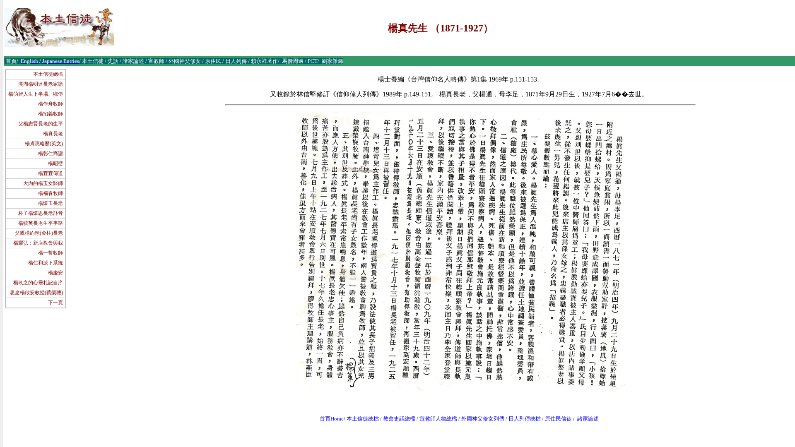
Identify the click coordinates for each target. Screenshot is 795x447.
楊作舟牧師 (50, 104)
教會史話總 (396, 419)
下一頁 (55, 302)
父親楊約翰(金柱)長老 (39, 233)
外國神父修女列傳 (482, 419)
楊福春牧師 (50, 193)
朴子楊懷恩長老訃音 (40, 213)
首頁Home (332, 419)
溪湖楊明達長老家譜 (40, 84)
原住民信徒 (558, 419)
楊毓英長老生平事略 (40, 223)
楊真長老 (53, 134)
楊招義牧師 (50, 114)
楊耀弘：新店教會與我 (38, 243)
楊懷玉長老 (50, 203)
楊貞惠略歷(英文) (44, 144)
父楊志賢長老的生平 (40, 124)
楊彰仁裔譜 (50, 153)
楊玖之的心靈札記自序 (38, 283)
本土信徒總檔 (48, 74)
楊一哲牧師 (50, 253)
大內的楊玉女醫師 (43, 183)
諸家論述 (588, 419)
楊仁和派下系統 (45, 263)
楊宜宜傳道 (50, 173)
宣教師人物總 (435, 419)
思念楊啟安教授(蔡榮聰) (36, 293)
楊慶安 (55, 273)
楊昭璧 (55, 163)
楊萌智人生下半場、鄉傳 (35, 94)
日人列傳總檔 (524, 419)
